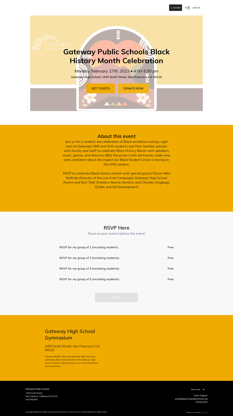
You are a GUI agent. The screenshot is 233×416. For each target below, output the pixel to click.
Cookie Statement (88, 412)
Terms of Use (74, 412)
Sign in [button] (196, 7)
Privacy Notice (61, 412)
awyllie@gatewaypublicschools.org (191, 399)
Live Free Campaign (117, 178)
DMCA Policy (102, 412)
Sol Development (125, 187)
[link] (100, 88)
